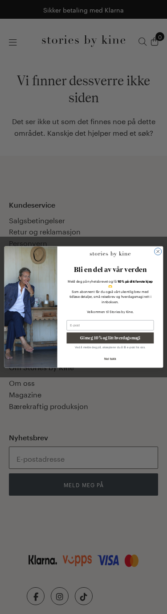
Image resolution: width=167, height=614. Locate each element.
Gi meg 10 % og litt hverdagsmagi (110, 337)
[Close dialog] (157, 251)
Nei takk (110, 358)
